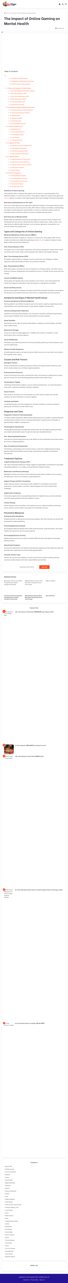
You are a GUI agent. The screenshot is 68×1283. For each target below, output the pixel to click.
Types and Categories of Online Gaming (19, 88)
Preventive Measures (15, 173)
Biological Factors (16, 129)
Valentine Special (10, 1256)
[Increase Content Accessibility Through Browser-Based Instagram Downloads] (13, 587)
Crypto (7, 1177)
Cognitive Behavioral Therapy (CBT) (21, 159)
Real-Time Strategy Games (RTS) (20, 96)
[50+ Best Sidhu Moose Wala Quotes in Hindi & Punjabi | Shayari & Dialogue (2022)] (9, 955)
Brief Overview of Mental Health (21, 84)
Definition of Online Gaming (19, 78)
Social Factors (15, 137)
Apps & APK (8, 1166)
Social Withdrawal (16, 121)
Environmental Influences (18, 132)
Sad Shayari (8, 1229)
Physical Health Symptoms (19, 123)
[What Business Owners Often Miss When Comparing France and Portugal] (34, 587)
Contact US (26, 1280)
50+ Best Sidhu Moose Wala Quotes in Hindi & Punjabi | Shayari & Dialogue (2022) (39, 890)
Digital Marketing (10, 1183)
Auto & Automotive (10, 1172)
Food (6, 1196)
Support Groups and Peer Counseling (21, 164)
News (6, 1218)
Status (7, 1237)
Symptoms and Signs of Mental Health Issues (21, 107)
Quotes (7, 1224)
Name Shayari (9, 1215)
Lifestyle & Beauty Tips (11, 1207)
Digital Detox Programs (18, 167)
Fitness (7, 1193)
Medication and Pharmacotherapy (20, 162)
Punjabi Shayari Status (11, 1221)
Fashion (7, 1188)
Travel (7, 1245)
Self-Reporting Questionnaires (20, 151)
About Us (42, 1280)
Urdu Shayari (9, 1254)
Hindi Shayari (9, 1202)
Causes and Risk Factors (16, 126)
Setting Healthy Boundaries (19, 175)
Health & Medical (10, 1199)
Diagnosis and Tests (14, 143)
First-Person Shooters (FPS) (19, 93)
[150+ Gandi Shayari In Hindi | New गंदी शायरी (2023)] (9, 821)
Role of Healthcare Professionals (20, 153)
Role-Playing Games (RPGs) (19, 99)
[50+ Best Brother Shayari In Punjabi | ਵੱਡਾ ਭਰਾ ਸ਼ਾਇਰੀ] (9, 1088)
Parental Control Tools (17, 186)
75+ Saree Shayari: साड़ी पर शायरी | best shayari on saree (30, 745)
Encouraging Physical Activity (19, 181)
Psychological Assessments (19, 148)
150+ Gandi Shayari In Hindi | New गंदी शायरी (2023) (29, 756)
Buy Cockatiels (50, 595)
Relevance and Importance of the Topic (23, 81)
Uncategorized (9, 1251)
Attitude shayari (9, 1169)
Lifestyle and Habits (17, 140)
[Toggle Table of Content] (5, 76)
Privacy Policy (34, 1280)
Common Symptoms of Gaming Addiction (22, 110)
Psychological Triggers (18, 134)
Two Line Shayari (10, 1248)
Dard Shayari (9, 1180)
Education (8, 1185)
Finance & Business (10, 1191)
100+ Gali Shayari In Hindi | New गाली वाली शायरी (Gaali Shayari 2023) (34, 612)
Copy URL (44, 567)
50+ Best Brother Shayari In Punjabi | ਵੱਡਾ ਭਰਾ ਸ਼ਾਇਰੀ (29, 1023)
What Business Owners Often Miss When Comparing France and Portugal (33, 597)
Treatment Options (13, 156)
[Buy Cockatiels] (55, 587)
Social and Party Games (18, 104)
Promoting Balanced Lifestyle (19, 178)
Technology (8, 1243)
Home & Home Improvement (13, 1204)
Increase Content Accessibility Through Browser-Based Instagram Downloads (13, 597)
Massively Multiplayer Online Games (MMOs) (23, 91)
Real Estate (8, 1226)
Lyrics (6, 1213)
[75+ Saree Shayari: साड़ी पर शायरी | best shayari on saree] (9, 749)
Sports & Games (9, 1234)
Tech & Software (10, 1240)
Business (7, 1174)
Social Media (8, 1232)
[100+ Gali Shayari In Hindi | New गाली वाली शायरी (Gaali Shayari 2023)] (9, 677)
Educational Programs (17, 183)
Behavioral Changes (17, 118)
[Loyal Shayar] (9, 4)
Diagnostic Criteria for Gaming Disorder (22, 145)
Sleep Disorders (16, 115)
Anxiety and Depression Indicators (21, 112)
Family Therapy (16, 170)
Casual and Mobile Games (18, 101)
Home (7, 13)
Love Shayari (9, 1210)
